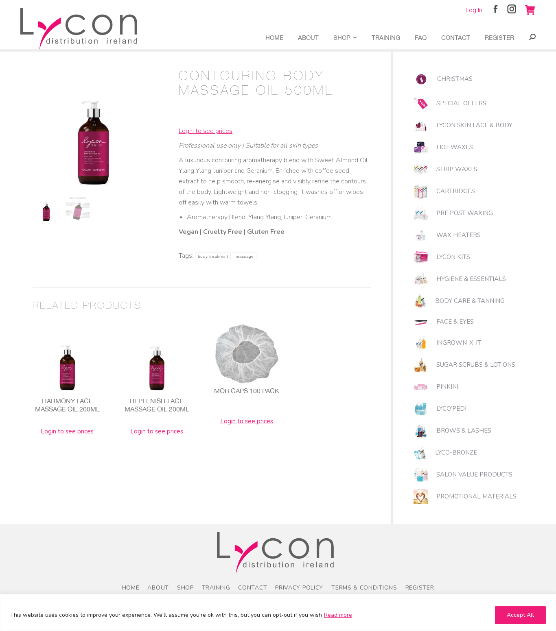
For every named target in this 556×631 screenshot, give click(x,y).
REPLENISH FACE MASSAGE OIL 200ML (157, 405)
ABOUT (158, 588)
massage (245, 256)
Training (216, 588)
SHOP (185, 588)
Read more (338, 615)
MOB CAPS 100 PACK (246, 390)
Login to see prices (205, 130)
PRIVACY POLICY (299, 588)
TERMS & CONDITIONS (364, 588)
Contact (252, 588)
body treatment (213, 256)
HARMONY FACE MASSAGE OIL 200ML (67, 405)
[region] (278, 612)
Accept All (520, 615)
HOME (131, 588)
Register (419, 588)
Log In (474, 10)
